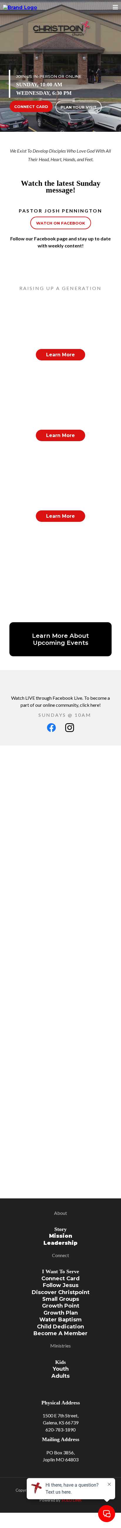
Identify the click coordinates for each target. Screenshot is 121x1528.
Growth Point (60, 1306)
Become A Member (60, 1333)
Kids (60, 1362)
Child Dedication (60, 1326)
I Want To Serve (60, 1271)
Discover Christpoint (61, 1292)
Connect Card (60, 1278)
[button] (115, 7)
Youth (61, 1369)
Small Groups (60, 1299)
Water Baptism (60, 1319)
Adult (59, 1376)
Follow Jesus (60, 1285)
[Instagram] (69, 728)
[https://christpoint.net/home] (20, 7)
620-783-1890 (60, 1429)
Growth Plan (60, 1313)
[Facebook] (51, 728)
